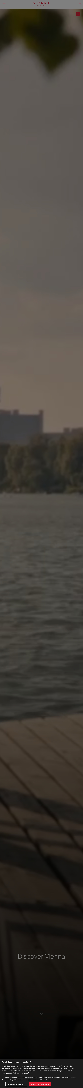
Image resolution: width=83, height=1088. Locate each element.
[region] (41, 1073)
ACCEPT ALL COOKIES (40, 1084)
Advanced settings (16, 1084)
